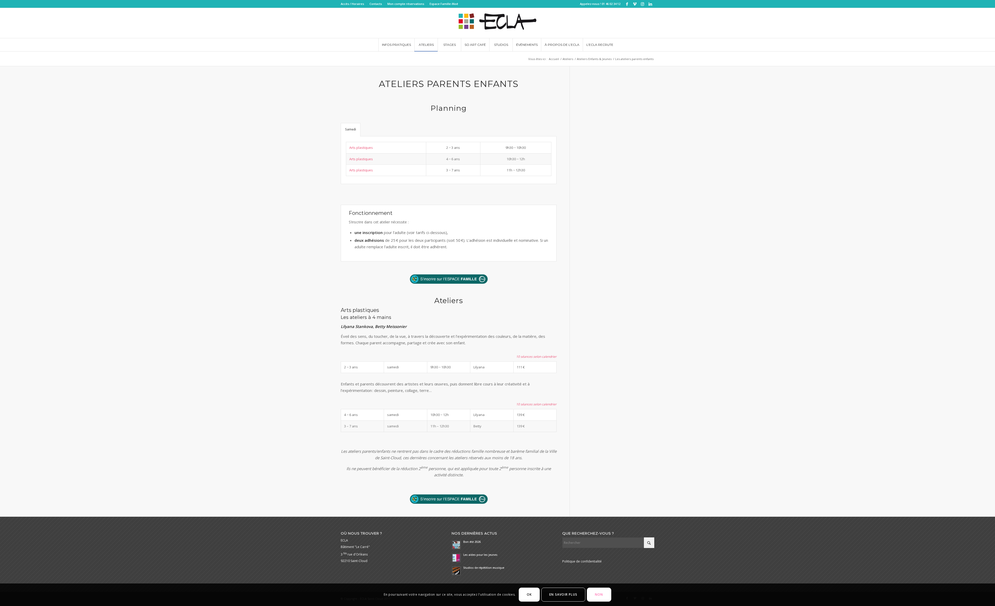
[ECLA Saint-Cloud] (497, 23)
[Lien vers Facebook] (627, 4)
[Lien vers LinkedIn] (650, 4)
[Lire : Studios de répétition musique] (456, 570)
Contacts (375, 4)
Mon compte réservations (405, 4)
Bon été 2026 (472, 542)
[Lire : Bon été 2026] (456, 545)
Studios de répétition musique (483, 568)
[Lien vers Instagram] (642, 4)
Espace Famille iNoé (444, 4)
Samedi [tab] (350, 129)
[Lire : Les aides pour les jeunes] (456, 558)
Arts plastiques (361, 147)
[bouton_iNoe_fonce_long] (449, 279)
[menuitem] (354, 4)
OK (529, 595)
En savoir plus (563, 595)
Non (599, 595)
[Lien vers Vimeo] (634, 4)
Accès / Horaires (352, 4)
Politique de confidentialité (582, 561)
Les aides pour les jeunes (480, 555)
